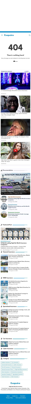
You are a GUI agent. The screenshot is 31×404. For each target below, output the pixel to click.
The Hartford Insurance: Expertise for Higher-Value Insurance (18, 282)
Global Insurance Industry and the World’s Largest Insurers (19, 207)
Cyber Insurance (17, 364)
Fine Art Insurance (6, 367)
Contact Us (15, 396)
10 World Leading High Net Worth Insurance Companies (19, 199)
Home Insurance (5, 371)
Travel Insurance (5, 376)
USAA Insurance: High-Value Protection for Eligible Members (19, 288)
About (8, 396)
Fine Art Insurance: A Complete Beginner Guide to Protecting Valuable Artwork (19, 329)
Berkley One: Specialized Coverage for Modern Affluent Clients (18, 294)
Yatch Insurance (14, 376)
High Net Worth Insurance (21, 369)
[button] (29, 35)
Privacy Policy (9, 397)
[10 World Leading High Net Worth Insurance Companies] (4, 199)
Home (16, 61)
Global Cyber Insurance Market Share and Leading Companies (19, 352)
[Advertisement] (15, 15)
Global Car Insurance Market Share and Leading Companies (19, 342)
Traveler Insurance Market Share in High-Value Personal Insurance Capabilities (19, 300)
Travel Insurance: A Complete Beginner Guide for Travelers (18, 323)
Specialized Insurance (18, 374)
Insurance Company (6, 374)
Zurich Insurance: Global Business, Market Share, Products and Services (19, 256)
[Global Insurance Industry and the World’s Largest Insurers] (4, 206)
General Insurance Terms (7, 369)
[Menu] (2, 35)
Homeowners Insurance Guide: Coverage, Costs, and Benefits (18, 215)
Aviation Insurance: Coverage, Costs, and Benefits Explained (19, 310)
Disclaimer (22, 396)
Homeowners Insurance (16, 371)
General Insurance (16, 367)
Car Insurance (15, 362)
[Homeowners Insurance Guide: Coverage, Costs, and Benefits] (4, 214)
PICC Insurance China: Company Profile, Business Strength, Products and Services (19, 268)
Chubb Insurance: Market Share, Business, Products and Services (19, 262)
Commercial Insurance (7, 364)
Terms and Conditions (21, 397)
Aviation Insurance (6, 362)
